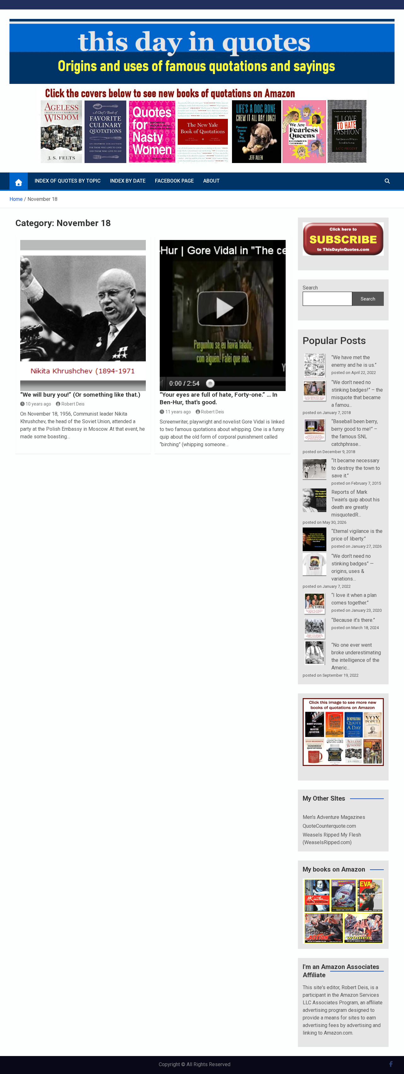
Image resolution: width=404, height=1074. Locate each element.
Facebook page (174, 181)
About (211, 181)
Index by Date (128, 181)
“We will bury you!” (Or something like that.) (80, 394)
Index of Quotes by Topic (68, 181)
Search (310, 288)
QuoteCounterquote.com (329, 826)
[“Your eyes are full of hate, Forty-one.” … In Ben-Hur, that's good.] (223, 315)
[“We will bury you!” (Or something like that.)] (83, 315)
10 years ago (38, 403)
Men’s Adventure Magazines (334, 817)
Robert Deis (73, 403)
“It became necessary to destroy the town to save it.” (355, 468)
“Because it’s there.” (353, 620)
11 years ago (178, 411)
